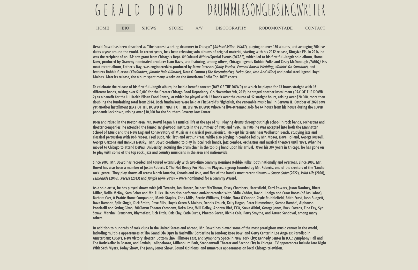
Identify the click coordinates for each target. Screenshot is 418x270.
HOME (102, 28)
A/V (199, 28)
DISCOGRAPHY (231, 28)
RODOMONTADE (276, 28)
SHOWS (149, 28)
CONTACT (315, 28)
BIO (125, 28)
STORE (176, 28)
